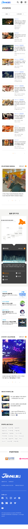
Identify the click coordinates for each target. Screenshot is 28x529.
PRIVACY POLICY (19, 485)
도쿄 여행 (4, 438)
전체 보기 (21, 166)
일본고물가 (17, 28)
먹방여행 (19, 135)
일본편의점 (5, 433)
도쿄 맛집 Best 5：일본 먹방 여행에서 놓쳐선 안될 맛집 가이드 (19, 63)
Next (19, 200)
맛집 (18, 67)
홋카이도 (6, 273)
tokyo (21, 438)
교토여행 (10, 441)
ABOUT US (4, 481)
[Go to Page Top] (25, 526)
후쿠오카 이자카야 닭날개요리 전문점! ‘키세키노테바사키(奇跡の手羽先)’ (20, 143)
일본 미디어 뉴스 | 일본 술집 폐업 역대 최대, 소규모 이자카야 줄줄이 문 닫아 (20, 22)
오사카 (4, 441)
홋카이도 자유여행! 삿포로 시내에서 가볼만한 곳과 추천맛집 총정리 (19, 117)
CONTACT (11, 481)
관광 (16, 39)
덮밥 (22, 120)
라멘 (16, 67)
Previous (8, 200)
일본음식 (12, 433)
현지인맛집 (21, 148)
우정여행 (4, 436)
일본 (16, 438)
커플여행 (17, 430)
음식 (16, 25)
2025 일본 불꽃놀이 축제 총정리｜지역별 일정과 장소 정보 (18, 397)
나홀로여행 (17, 109)
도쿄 (18, 53)
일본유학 (11, 438)
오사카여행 (18, 433)
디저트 (21, 66)
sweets (23, 53)
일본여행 (4, 428)
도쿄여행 (11, 428)
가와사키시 (20, 80)
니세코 (19, 273)
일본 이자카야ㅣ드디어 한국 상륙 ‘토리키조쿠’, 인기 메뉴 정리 (20, 36)
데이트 (20, 81)
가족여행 (17, 81)
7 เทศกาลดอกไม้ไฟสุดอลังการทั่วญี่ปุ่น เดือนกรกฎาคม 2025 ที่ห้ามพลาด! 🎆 (18, 413)
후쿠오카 (19, 146)
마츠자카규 (20, 95)
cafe (21, 53)
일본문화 (17, 428)
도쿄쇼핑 (21, 436)
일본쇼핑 (4, 430)
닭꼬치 (16, 41)
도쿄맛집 (11, 436)
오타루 (6, 279)
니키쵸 (6, 276)
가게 (16, 55)
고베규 (16, 95)
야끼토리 (20, 41)
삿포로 (19, 94)
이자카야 (19, 25)
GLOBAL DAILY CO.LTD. (7, 485)
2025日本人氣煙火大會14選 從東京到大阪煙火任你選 (18, 404)
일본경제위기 (17, 27)
